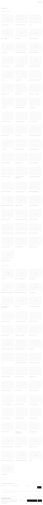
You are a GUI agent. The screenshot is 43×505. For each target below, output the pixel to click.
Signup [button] (12, 254)
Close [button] (33, 242)
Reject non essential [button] (32, 500)
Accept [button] (39, 500)
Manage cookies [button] (22, 500)
